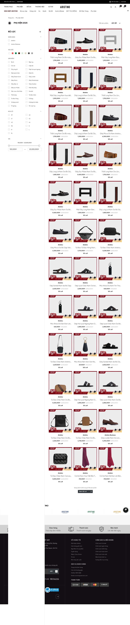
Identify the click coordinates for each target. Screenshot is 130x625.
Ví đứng (31, 98)
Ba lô (12, 62)
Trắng (9, 53)
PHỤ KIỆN (20, 7)
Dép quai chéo (15, 73)
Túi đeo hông (14, 98)
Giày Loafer (32, 76)
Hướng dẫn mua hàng (101, 559)
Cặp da (31, 65)
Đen (29, 53)
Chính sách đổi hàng (101, 549)
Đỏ (12, 53)
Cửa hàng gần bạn (76, 546)
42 (29, 118)
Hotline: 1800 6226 (76, 573)
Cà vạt (13, 65)
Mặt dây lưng (32, 87)
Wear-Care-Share (76, 554)
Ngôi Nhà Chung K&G (77, 549)
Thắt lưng (14, 95)
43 (11, 122)
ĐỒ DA (29, 7)
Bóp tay (31, 62)
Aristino (13, 40)
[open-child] (128, 11)
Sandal (31, 91)
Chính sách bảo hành (101, 551)
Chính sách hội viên (100, 543)
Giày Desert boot (16, 76)
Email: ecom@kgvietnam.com (79, 575)
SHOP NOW (20, 1)
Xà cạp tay (32, 106)
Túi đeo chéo (32, 95)
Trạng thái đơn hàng (77, 567)
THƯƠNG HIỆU (39, 7)
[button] (25, 37)
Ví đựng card (14, 102)
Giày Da (31, 73)
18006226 (54, 579)
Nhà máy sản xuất (76, 559)
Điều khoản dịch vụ (100, 557)
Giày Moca (14, 80)
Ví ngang (13, 106)
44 (29, 122)
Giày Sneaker (32, 84)
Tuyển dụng (74, 551)
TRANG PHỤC (8, 7)
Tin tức (73, 557)
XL (11, 133)
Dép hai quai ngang (34, 69)
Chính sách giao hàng (101, 546)
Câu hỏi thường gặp (77, 570)
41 (11, 118)
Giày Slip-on (14, 84)
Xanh (16, 53)
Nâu (19, 53)
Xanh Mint (22, 53)
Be (25, 53)
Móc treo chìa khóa (16, 91)
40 (29, 115)
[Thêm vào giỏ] (69, 49)
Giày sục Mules (15, 87)
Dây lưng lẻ (14, 69)
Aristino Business (15, 44)
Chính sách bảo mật (101, 554)
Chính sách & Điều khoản (104, 540)
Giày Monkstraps (33, 80)
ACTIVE (50, 7)
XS (12, 126)
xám (32, 53)
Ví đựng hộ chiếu (33, 102)
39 (11, 115)
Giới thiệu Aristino (76, 543)
